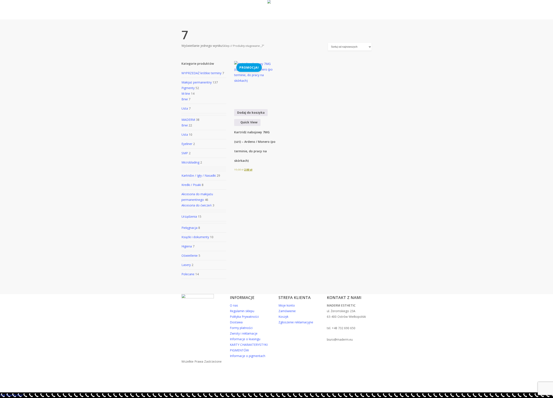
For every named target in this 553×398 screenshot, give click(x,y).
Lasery (186, 265)
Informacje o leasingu (245, 339)
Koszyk (283, 317)
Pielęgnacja (189, 228)
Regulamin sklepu (242, 311)
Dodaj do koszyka (251, 112)
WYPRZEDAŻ (201, 73)
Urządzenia (189, 216)
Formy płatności (241, 328)
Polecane (187, 274)
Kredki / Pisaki (191, 185)
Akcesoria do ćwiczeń (196, 205)
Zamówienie (287, 311)
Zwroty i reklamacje (243, 333)
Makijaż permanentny (196, 82)
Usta (184, 108)
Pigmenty (188, 88)
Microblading (190, 162)
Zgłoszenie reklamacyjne (295, 322)
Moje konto (286, 305)
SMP (184, 153)
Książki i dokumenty (195, 237)
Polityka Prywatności (244, 317)
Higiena (186, 246)
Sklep (226, 46)
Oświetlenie (189, 255)
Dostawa (236, 322)
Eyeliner (186, 144)
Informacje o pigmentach (247, 356)
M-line (185, 93)
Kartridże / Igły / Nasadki (198, 175)
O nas (234, 305)
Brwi (184, 99)
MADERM (188, 120)
